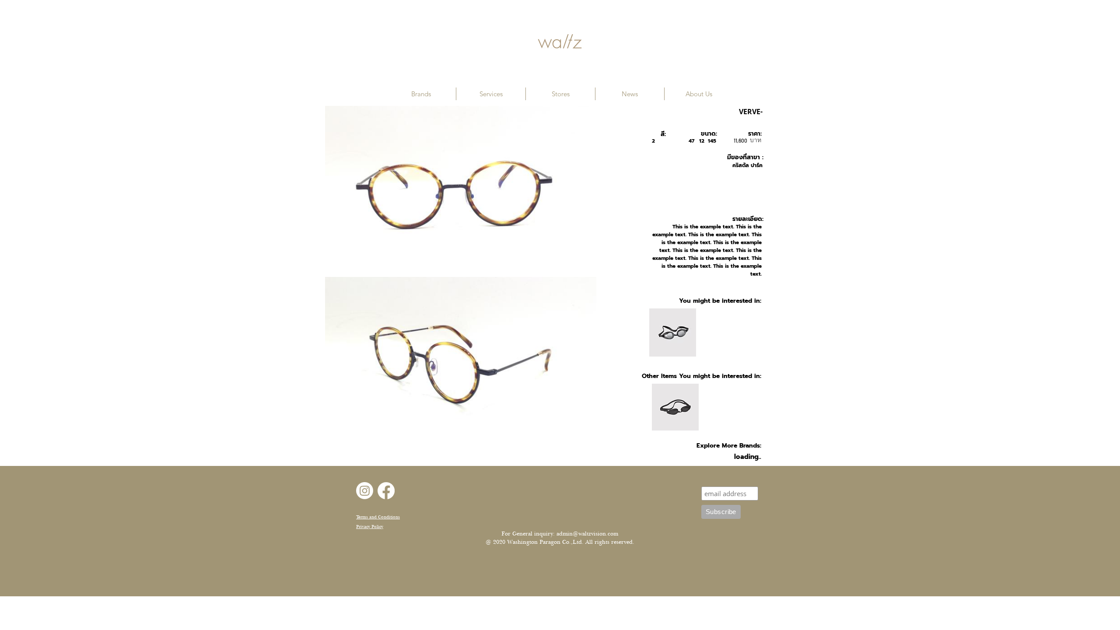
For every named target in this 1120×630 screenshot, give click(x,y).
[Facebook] (386, 490)
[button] (421, 94)
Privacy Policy (369, 526)
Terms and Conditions (378, 517)
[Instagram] (364, 490)
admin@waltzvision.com (587, 533)
